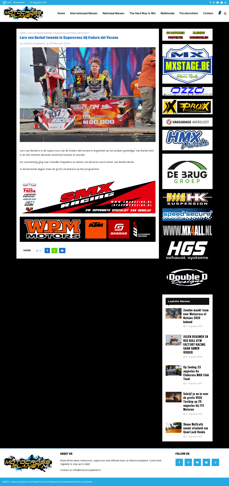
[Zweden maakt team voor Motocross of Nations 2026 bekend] (174, 313)
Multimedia (168, 13)
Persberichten (189, 13)
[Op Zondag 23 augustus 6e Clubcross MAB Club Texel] (174, 370)
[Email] (206, 462)
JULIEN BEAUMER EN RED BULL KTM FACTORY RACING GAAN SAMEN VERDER (195, 344)
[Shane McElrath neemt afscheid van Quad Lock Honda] (174, 427)
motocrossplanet (34, 43)
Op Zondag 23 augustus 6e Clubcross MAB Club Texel (196, 373)
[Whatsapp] (215, 462)
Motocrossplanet (84, 481)
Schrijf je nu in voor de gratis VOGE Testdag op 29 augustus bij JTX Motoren (195, 401)
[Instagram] (188, 462)
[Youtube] (197, 462)
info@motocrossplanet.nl (86, 470)
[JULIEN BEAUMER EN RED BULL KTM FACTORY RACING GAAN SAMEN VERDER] (174, 340)
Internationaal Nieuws (84, 13)
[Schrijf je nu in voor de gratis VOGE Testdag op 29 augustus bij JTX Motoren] (174, 397)
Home (61, 13)
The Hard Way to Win (142, 13)
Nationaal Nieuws (113, 13)
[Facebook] (179, 462)
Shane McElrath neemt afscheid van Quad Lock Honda (195, 428)
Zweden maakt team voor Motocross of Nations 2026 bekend (196, 316)
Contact (208, 13)
